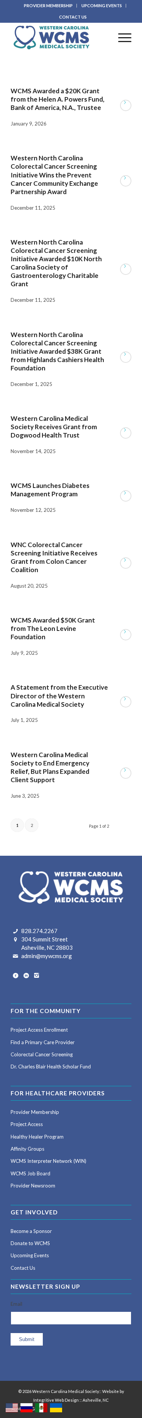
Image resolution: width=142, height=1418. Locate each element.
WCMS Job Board (30, 1173)
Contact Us (23, 1268)
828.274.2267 (39, 930)
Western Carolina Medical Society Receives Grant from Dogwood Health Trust (54, 426)
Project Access (27, 1124)
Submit (26, 1339)
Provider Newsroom (33, 1186)
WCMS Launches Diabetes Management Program (50, 490)
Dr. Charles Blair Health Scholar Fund (51, 1067)
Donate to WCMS (30, 1243)
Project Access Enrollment (39, 1030)
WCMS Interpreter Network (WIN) (48, 1161)
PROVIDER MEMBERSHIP (48, 5)
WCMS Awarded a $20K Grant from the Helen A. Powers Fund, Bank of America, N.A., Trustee (58, 99)
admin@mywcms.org (46, 955)
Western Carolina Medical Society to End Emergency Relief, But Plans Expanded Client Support (50, 767)
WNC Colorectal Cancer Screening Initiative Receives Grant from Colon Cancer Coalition (54, 557)
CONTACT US (73, 16)
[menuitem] (48, 6)
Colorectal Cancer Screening (42, 1054)
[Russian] (26, 1407)
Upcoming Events (30, 1255)
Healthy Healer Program (37, 1137)
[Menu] (121, 37)
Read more (125, 105)
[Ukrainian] (56, 1407)
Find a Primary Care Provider (43, 1042)
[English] (12, 1407)
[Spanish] (41, 1407)
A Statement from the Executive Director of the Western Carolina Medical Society (59, 695)
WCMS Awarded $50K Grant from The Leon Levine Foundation (53, 628)
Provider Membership (35, 1112)
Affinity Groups (27, 1149)
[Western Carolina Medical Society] (59, 37)
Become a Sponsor (31, 1231)
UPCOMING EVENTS (101, 5)
